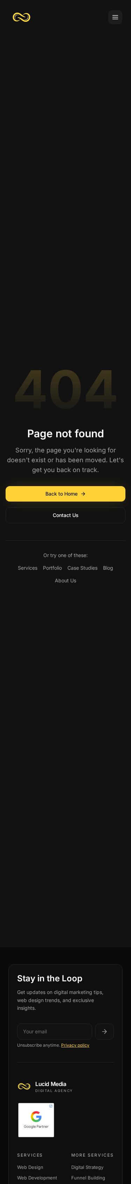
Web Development (37, 1177)
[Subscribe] (104, 1031)
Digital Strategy (87, 1167)
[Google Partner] (65, 1120)
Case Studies (82, 568)
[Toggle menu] (115, 17)
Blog (108, 568)
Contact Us (66, 515)
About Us (65, 580)
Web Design (30, 1167)
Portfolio (52, 568)
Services (27, 568)
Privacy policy (75, 1045)
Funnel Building (88, 1177)
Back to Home (61, 494)
